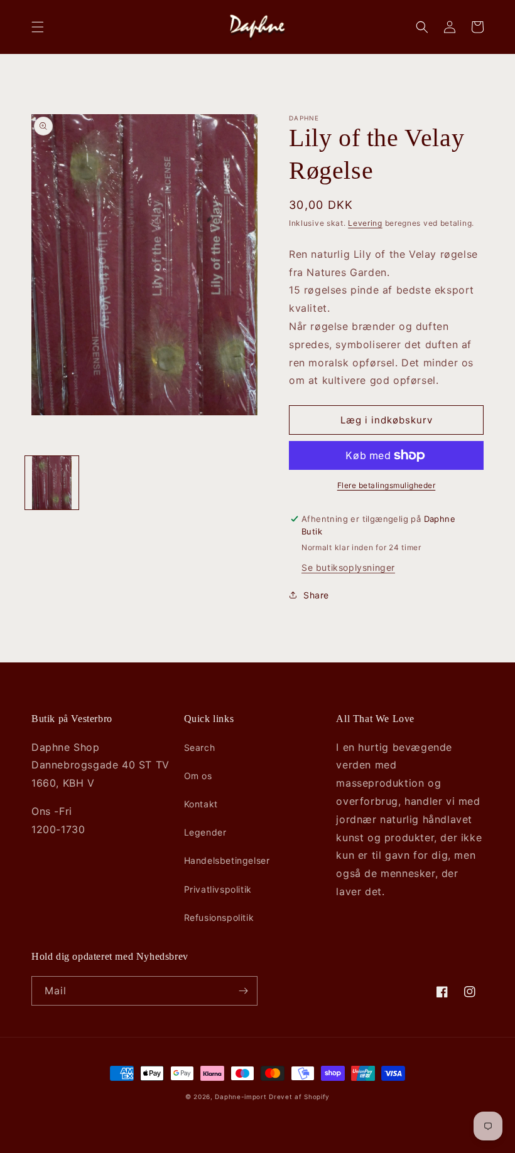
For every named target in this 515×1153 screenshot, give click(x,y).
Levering (365, 223)
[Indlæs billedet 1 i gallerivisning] (52, 482)
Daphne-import (240, 1096)
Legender (205, 832)
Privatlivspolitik (218, 889)
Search (199, 747)
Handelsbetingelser (227, 860)
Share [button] (316, 595)
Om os (198, 775)
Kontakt (201, 804)
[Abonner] (243, 991)
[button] (38, 27)
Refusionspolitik (219, 917)
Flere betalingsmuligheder (386, 485)
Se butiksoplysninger (348, 567)
